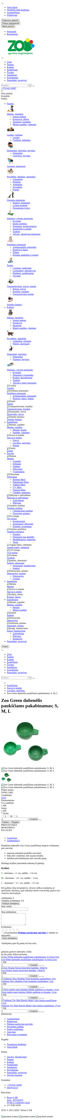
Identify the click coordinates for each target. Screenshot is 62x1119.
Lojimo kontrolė (20, 205)
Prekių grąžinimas (15, 1029)
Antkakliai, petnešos (22, 341)
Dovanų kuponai (14, 1075)
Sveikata (11, 558)
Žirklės (16, 252)
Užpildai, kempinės (21, 492)
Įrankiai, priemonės (21, 203)
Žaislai (10, 265)
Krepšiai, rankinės (21, 291)
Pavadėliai (17, 187)
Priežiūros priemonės (16, 244)
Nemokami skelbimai (16, 1044)
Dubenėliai (18, 153)
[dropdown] (2, 3)
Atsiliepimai (13, 840)
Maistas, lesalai (19, 430)
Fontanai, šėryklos (21, 359)
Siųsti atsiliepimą (9, 938)
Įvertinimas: (6, 927)
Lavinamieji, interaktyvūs (24, 270)
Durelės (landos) (14, 304)
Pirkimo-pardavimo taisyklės (20, 1024)
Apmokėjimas (13, 12)
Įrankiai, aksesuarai (15, 563)
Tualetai (16, 380)
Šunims (10, 64)
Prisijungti (11, 31)
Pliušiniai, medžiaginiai (23, 273)
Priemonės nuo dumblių (23, 537)
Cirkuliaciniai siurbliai (23, 511)
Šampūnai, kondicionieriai (24, 226)
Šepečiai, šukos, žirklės (23, 398)
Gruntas (16, 578)
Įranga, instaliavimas (16, 631)
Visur (9, 62)
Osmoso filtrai (19, 490)
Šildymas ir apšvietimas (17, 498)
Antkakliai (17, 184)
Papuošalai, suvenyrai (17, 80)
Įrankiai (16, 568)
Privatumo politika (15, 1026)
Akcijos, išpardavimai (17, 1057)
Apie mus (11, 1032)
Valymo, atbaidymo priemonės (26, 234)
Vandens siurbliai (14, 508)
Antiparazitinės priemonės (24, 247)
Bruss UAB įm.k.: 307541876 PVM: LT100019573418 (18, 1100)
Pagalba (4, 1039)
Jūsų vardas (6, 906)
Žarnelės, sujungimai (22, 526)
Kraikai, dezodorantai (22, 377)
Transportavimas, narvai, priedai (21, 286)
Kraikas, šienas (14, 597)
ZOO (3, 797)
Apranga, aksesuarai (16, 166)
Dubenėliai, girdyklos (17, 354)
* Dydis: (5, 813)
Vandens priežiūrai (15, 531)
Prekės (4, 1052)
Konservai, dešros (21, 119)
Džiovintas (17, 469)
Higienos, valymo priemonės (20, 218)
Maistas (10, 458)
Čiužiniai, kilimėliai (21, 140)
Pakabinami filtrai (21, 482)
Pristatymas (12, 15)
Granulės (17, 461)
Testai (15, 542)
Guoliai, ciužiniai (14, 135)
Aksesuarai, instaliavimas (24, 565)
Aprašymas (12, 838)
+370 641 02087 (8, 88)
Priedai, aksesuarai (21, 344)
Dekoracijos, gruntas (16, 573)
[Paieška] (33, 86)
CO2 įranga (12, 552)
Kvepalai (17, 221)
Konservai (17, 323)
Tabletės (16, 466)
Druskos (16, 534)
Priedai (16, 190)
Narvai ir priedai (14, 438)
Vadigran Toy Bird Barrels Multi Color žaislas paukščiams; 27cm (30, 1005)
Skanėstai (17, 325)
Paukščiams (12, 70)
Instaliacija (17, 639)
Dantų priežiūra (20, 223)
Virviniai (17, 276)
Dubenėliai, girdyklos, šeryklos (21, 150)
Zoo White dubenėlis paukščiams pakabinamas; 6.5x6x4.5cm (29, 959)
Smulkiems (12, 75)
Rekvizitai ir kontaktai (17, 1034)
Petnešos (17, 182)
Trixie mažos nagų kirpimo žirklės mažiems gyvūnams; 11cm (29, 992)
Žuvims (10, 72)
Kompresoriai (19, 521)
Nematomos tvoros (21, 208)
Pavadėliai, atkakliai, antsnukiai (21, 176)
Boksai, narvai (19, 289)
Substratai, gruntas (15, 625)
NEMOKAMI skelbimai (18, 10)
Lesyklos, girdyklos (22, 443)
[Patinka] (40, 965)
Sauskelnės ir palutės (22, 229)
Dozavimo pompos (21, 513)
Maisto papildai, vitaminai (24, 124)
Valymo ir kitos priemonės (24, 383)
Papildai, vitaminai (21, 432)
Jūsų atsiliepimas (8, 912)
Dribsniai (17, 464)
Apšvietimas (18, 500)
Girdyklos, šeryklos (21, 156)
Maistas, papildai (14, 427)
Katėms (10, 67)
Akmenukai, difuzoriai (23, 524)
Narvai (16, 440)
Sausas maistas (19, 116)
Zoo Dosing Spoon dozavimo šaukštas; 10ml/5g (23, 970)
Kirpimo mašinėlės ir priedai (25, 255)
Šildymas (17, 503)
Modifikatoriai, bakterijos (24, 539)
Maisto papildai (20, 610)
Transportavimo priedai (23, 294)
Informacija (6, 1014)
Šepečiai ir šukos (20, 250)
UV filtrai (17, 487)
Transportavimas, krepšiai (18, 409)
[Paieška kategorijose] (2, 57)
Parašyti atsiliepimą (10, 903)
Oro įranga (12, 518)
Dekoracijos (18, 576)
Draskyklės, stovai (15, 414)
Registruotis (12, 34)
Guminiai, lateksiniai (22, 268)
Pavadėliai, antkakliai (16, 338)
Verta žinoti (12, 7)
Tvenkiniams (19, 471)
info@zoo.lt (12, 1087)
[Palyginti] (43, 965)
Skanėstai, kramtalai (22, 122)
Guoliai (16, 137)
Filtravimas (12, 477)
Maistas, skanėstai (15, 114)
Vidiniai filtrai (19, 485)
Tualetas (16, 231)
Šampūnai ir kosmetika (23, 375)
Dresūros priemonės (16, 200)
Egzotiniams (12, 77)
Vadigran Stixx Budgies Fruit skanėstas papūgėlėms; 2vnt (27, 981)
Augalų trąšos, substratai (18, 547)
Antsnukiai (18, 179)
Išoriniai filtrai (19, 479)
